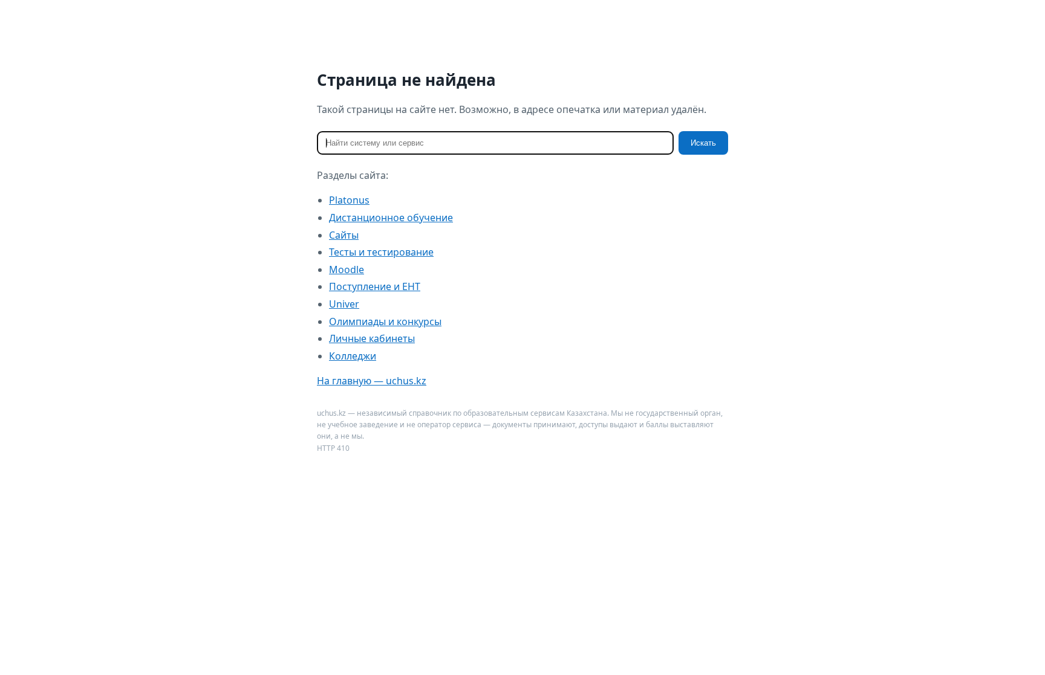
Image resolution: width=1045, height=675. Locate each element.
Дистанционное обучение (391, 217)
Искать (703, 142)
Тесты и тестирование (381, 252)
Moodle (346, 269)
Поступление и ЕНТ (374, 286)
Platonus (349, 200)
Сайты (344, 235)
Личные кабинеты (372, 338)
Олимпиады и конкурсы (385, 321)
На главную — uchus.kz (371, 380)
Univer (344, 304)
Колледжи (352, 356)
